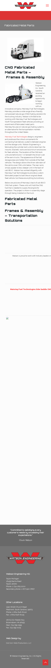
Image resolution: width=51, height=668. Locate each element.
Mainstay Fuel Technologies (16, 137)
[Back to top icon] (45, 662)
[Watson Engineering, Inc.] (25, 5)
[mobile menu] (47, 5)
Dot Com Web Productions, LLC (18, 643)
